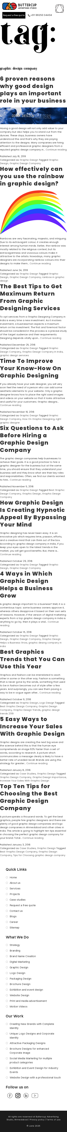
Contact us (16, 910)
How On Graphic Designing (38, 419)
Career (14, 921)
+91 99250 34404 (41, 15)
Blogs (13, 916)
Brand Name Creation (23, 956)
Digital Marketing (20, 961)
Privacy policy (37, 1119)
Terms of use (53, 1119)
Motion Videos (19, 1006)
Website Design (19, 995)
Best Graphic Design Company (18, 706)
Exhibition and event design (26, 989)
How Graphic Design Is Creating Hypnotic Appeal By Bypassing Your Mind (33, 513)
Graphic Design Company (25, 163)
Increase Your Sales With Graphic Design (24, 780)
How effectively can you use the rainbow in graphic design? (32, 176)
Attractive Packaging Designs (28, 1043)
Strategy (15, 945)
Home (13, 877)
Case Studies (28, 773)
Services (15, 888)
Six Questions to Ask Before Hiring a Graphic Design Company (32, 439)
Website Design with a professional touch (35, 1077)
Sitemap (14, 927)
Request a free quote (13, 15)
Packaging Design (20, 978)
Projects (15, 894)
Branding (15, 950)
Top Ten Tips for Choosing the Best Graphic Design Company (29, 797)
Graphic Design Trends (27, 710)
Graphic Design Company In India (42, 351)
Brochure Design (20, 984)
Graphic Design (29, 159)
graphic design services (14, 355)
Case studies (18, 899)
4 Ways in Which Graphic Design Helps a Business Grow (26, 584)
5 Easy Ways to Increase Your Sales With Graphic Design (32, 726)
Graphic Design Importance (49, 777)
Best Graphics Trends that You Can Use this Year (32, 659)
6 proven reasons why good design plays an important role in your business (33, 89)
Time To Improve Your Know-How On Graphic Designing (30, 368)
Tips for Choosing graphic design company (39, 855)
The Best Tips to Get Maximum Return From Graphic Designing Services (31, 297)
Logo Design (46, 702)
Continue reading (56, 149)
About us (15, 882)
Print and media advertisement (28, 1000)
